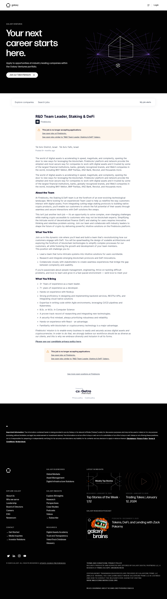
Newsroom (11, 518)
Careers (10, 510)
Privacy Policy (142, 438)
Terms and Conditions (97, 563)
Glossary (50, 543)
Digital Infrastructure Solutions (60, 481)
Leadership (11, 503)
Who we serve (12, 499)
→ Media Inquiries (14, 536)
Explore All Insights (54, 496)
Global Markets (53, 474)
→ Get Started (12, 532)
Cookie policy (90, 398)
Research (50, 499)
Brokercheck (20, 442)
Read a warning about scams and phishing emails (110, 588)
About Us (10, 496)
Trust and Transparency (57, 536)
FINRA (99, 568)
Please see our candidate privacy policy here (58, 341)
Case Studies (52, 507)
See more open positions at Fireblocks (83, 374)
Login (156, 5)
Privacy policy (77, 398)
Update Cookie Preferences (53, 563)
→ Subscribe (52, 518)
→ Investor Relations (15, 539)
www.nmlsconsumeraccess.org (102, 580)
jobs (44, 102)
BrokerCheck (117, 568)
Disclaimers (131, 438)
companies (24, 102)
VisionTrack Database (56, 539)
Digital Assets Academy (57, 532)
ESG (8, 514)
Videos (49, 514)
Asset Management (55, 478)
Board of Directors (14, 507)
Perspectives (52, 503)
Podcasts (50, 510)
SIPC (108, 568)
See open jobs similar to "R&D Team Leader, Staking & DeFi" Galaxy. (71, 137)
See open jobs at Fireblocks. (54, 133)
